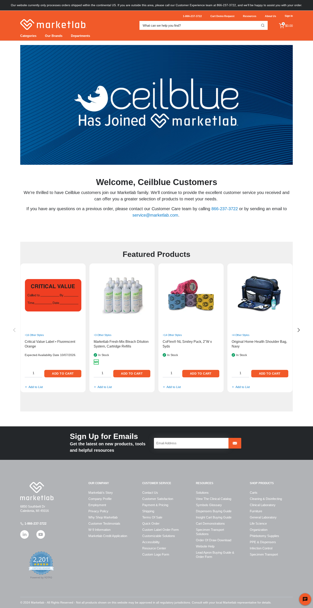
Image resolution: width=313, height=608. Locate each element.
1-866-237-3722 (35, 523)
